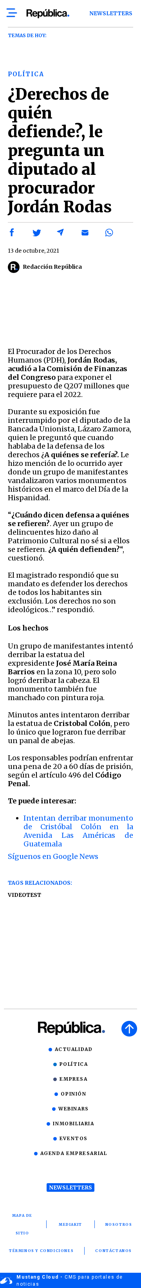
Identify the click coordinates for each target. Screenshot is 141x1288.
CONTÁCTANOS (113, 1250)
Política (74, 1064)
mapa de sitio (22, 1224)
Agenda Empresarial (73, 1153)
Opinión (73, 1094)
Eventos (74, 1138)
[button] (12, 232)
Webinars (73, 1109)
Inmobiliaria (73, 1123)
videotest (24, 894)
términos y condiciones (41, 1250)
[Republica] (47, 13)
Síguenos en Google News (53, 856)
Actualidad (74, 1049)
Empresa (73, 1079)
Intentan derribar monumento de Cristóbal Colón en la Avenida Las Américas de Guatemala (78, 831)
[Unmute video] (70, 312)
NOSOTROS (118, 1224)
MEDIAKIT (70, 1224)
